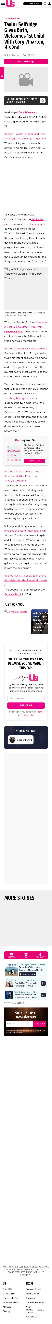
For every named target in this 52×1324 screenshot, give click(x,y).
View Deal (35, 460)
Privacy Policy (28, 715)
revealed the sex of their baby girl (23, 530)
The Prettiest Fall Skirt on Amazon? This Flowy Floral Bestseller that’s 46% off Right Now (34, 450)
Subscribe (32, 3)
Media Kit (7, 1307)
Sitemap (6, 1311)
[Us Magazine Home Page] (9, 3)
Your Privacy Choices (29, 1310)
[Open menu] (3, 3)
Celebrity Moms (12, 18)
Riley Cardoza (13, 55)
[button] (45, 4)
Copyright (30, 1298)
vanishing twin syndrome (19, 398)
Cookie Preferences (35, 1302)
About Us (7, 1289)
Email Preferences (11, 1302)
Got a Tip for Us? (11, 1298)
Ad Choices (31, 1316)
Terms (40, 712)
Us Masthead (9, 1293)
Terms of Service (33, 1289)
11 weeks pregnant (33, 224)
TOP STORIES (24, 61)
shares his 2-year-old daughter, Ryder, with (25, 327)
